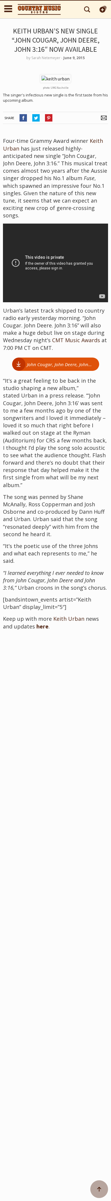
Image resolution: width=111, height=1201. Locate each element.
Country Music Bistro (39, 9)
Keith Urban (68, 618)
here (42, 626)
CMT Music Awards (77, 340)
